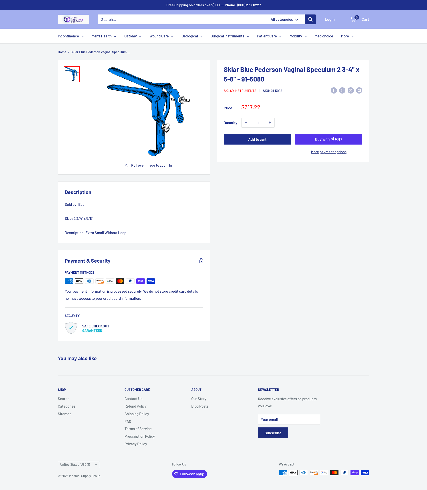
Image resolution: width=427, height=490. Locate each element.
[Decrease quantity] (246, 122)
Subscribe (273, 433)
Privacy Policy (136, 443)
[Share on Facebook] (334, 90)
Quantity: (231, 122)
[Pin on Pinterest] (342, 90)
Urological (189, 36)
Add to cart (257, 139)
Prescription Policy (140, 436)
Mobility (296, 36)
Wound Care (159, 36)
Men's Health (102, 36)
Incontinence (68, 36)
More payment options (328, 151)
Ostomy (130, 36)
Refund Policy (136, 406)
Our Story (198, 398)
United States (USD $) (75, 464)
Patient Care (267, 36)
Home (62, 52)
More (345, 36)
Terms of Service (138, 428)
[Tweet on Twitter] (351, 90)
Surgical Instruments (227, 36)
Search (63, 398)
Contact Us (133, 398)
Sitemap (64, 413)
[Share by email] (359, 90)
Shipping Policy (137, 413)
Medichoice (324, 36)
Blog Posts (199, 406)
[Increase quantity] (269, 122)
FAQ (128, 421)
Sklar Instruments (240, 91)
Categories (66, 406)
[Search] (310, 19)
